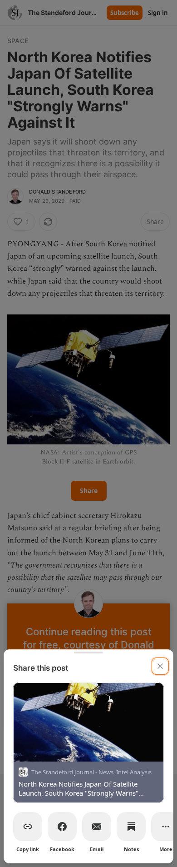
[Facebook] (62, 826)
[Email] (96, 826)
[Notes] (131, 826)
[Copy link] (27, 826)
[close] (160, 666)
